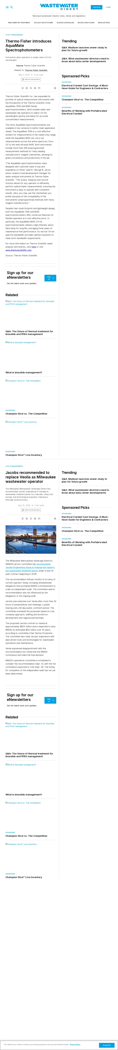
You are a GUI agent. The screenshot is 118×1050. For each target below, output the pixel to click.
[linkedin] (27, 88)
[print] (55, 88)
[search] (11, 7)
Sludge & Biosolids (65, 22)
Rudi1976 (37, 527)
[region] (59, 1045)
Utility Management (14, 35)
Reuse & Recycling (86, 22)
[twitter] (31, 88)
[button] (7, 7)
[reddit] (35, 88)
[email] (39, 88)
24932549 (28, 527)
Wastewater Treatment (19, 22)
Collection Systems (43, 22)
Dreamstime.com (46, 527)
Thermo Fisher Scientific (36, 70)
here (34, 247)
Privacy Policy (75, 1044)
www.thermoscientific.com (19, 250)
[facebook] (22, 88)
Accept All (106, 1045)
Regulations (104, 22)
